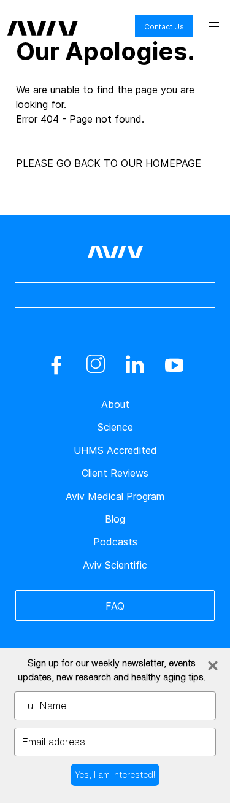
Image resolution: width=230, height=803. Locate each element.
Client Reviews (115, 473)
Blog (115, 519)
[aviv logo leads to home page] (42, 19)
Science (115, 427)
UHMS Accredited (115, 450)
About (115, 404)
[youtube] (174, 365)
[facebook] (56, 365)
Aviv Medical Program (115, 496)
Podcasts (115, 542)
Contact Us (164, 26)
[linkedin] (135, 365)
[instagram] (95, 365)
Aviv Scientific (115, 565)
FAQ (115, 606)
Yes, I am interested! (115, 774)
